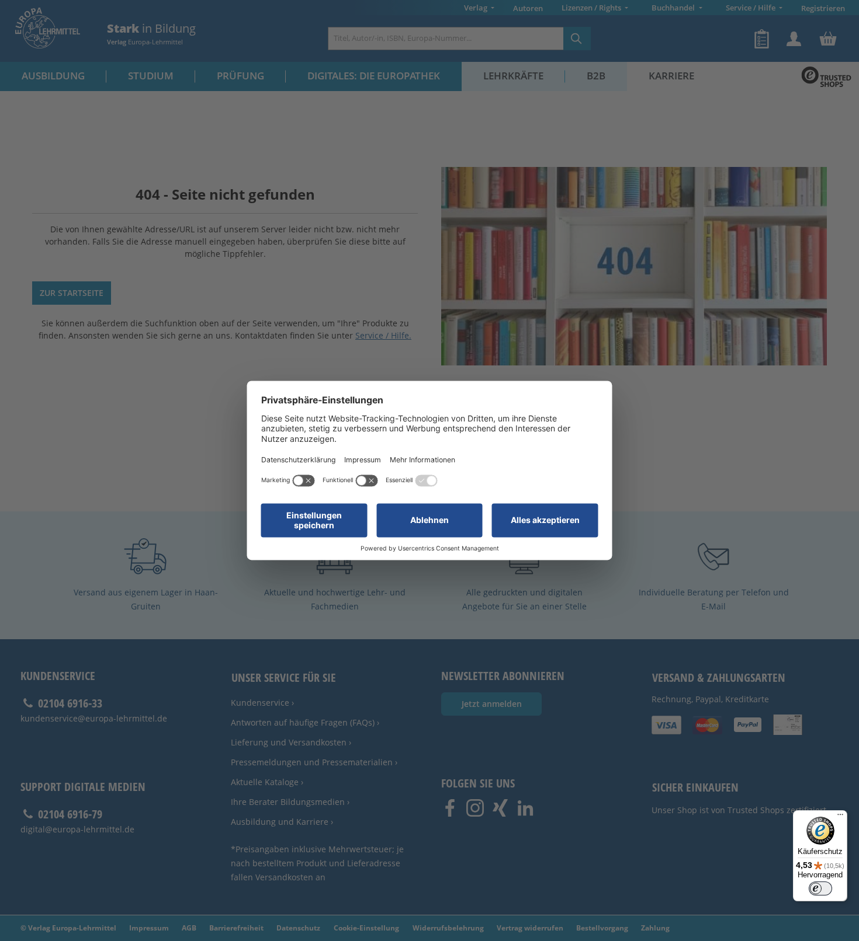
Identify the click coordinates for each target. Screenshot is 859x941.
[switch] (820, 888)
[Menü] (840, 817)
